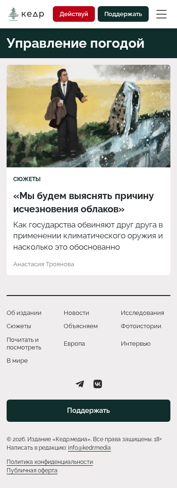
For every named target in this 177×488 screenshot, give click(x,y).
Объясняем (81, 326)
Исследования (142, 312)
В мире (17, 360)
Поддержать (123, 13)
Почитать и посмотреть (24, 343)
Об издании (24, 312)
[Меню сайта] (161, 13)
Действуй (73, 13)
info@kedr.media (89, 447)
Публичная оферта (32, 470)
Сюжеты (27, 179)
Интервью (136, 343)
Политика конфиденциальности (50, 462)
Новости (76, 312)
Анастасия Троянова (43, 264)
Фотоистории (141, 326)
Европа (74, 343)
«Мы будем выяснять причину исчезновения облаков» (83, 202)
